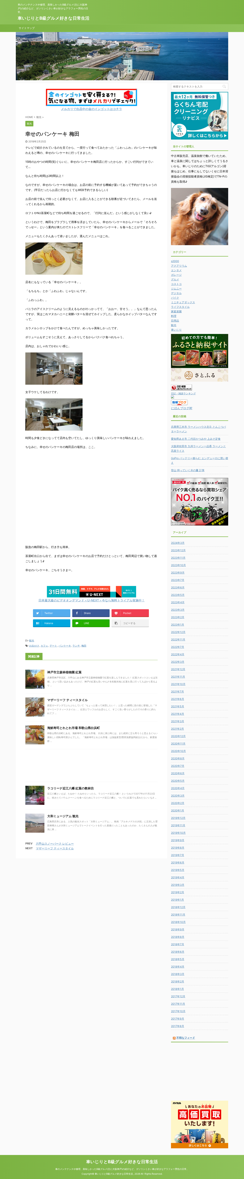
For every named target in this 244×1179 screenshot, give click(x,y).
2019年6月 (177, 862)
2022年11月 (178, 639)
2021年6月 (177, 699)
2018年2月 (177, 981)
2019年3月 (177, 884)
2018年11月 (178, 914)
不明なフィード (185, 1037)
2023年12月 (178, 550)
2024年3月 (178, 542)
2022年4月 (177, 654)
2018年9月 (177, 929)
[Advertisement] (91, 766)
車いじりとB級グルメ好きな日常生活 (53, 18)
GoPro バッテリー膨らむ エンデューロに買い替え (199, 460)
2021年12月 (178, 669)
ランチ (76, 645)
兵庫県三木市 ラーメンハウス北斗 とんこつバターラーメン (198, 429)
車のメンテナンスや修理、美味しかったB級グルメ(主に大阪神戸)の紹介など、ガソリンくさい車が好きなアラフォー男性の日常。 (122, 1169)
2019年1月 (177, 899)
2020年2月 (177, 803)
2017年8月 (177, 1026)
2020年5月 (178, 780)
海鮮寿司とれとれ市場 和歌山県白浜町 (73, 728)
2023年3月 (178, 609)
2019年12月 (178, 817)
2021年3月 (177, 721)
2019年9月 (177, 840)
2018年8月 (177, 936)
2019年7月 (177, 855)
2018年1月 (177, 988)
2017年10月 (178, 1011)
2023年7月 (177, 580)
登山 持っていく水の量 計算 (188, 470)
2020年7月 (177, 765)
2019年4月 (177, 877)
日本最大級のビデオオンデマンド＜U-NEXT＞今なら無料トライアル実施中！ (92, 600)
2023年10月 (178, 565)
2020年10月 (178, 751)
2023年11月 (178, 557)
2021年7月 (177, 691)
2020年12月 (178, 736)
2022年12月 (178, 632)
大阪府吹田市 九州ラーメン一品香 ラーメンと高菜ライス (198, 448)
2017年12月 (178, 996)
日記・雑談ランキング (183, 393)
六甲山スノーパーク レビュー (55, 843)
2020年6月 (178, 773)
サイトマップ (27, 28)
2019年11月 (178, 825)
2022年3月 (177, 661)
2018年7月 (177, 944)
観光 (31, 640)
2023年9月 (178, 572)
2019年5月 (177, 870)
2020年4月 (178, 788)
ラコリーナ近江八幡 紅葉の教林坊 (70, 788)
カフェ (44, 645)
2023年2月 (177, 617)
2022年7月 (177, 646)
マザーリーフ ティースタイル (67, 700)
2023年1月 (177, 624)
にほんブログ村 (181, 408)
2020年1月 (177, 810)
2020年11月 (178, 743)
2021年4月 (177, 713)
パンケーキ (65, 645)
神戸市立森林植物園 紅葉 (64, 672)
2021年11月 (178, 676)
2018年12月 (178, 907)
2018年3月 (177, 974)
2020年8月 (178, 758)
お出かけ (34, 645)
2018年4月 (177, 966)
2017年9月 (177, 1018)
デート (53, 645)
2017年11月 (178, 1003)
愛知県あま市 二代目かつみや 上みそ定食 (196, 438)
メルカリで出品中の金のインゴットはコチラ (91, 109)
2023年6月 (178, 587)
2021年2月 (177, 728)
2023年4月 (178, 602)
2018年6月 (177, 951)
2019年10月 (178, 832)
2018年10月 (178, 922)
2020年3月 (178, 795)
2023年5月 (178, 594)
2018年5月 (177, 959)
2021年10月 (178, 684)
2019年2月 (177, 892)
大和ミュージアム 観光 (63, 816)
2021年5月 (177, 706)
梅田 (83, 645)
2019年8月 (177, 847)
